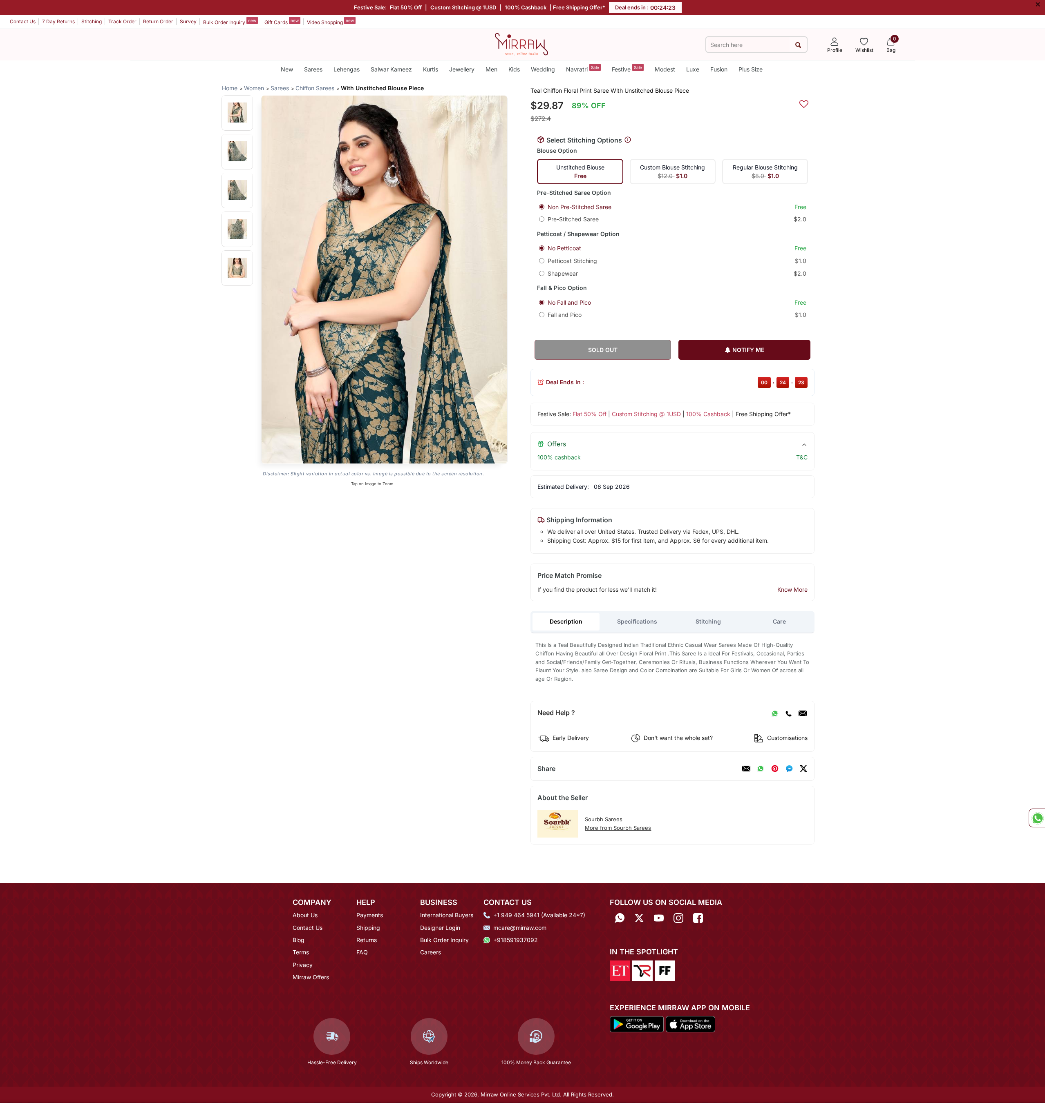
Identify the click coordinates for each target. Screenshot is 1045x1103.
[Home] (521, 44)
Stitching (91, 21)
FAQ (362, 952)
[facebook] (789, 768)
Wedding (543, 69)
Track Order (122, 21)
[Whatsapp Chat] (1037, 818)
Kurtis (430, 69)
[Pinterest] (775, 768)
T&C (802, 457)
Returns (366, 939)
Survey (188, 21)
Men (491, 69)
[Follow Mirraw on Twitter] (639, 918)
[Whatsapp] (620, 918)
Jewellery (461, 69)
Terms (301, 952)
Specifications (637, 621)
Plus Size (750, 69)
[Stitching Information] (627, 140)
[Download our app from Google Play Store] (637, 1024)
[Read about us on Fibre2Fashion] (665, 970)
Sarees (313, 69)
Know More (792, 589)
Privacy (303, 964)
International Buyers (446, 914)
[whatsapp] (760, 768)
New (287, 69)
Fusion (718, 69)
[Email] (803, 713)
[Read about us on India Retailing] (642, 970)
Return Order (158, 21)
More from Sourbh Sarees (618, 827)
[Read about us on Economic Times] (620, 970)
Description (566, 621)
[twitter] (803, 768)
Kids (514, 69)
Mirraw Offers (311, 977)
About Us (305, 914)
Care (779, 621)
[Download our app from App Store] (690, 1024)
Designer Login (440, 927)
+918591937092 (515, 939)
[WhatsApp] (775, 713)
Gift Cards (281, 21)
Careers (430, 952)
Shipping (368, 927)
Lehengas (346, 69)
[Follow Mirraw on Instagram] (678, 918)
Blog (298, 939)
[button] (237, 112)
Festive (627, 69)
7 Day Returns (58, 21)
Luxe (692, 69)
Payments (369, 914)
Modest (665, 69)
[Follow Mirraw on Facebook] (698, 918)
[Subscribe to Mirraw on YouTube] (659, 918)
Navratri (582, 69)
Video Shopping (330, 21)
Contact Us (23, 21)
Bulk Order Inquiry (229, 21)
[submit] (798, 44)
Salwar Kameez (391, 69)
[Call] (788, 713)
